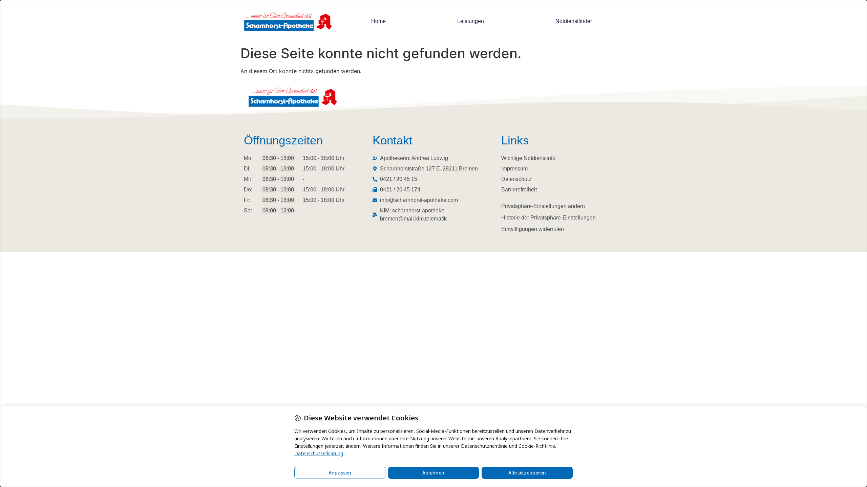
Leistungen (470, 21)
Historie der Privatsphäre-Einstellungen (548, 218)
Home (378, 21)
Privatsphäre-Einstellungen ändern (543, 206)
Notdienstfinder (573, 21)
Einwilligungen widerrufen (532, 229)
